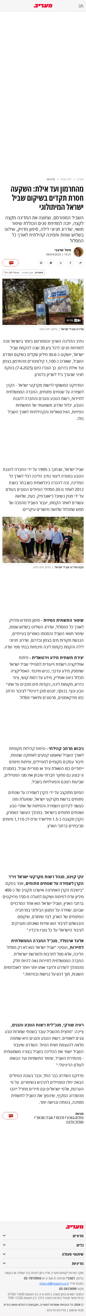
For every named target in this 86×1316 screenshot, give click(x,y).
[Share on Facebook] (70, 262)
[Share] (80, 262)
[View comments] (10, 262)
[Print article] (41, 262)
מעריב (80, 179)
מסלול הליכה (75, 1121)
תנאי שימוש (76, 1310)
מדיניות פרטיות (56, 1310)
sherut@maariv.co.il (54, 1283)
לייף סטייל (65, 179)
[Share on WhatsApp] (51, 262)
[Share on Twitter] (60, 262)
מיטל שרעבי (63, 250)
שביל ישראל (44, 1117)
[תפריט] (82, 6)
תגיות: (79, 1114)
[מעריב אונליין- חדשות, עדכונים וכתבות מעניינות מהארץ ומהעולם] (43, 5)
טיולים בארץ (75, 1117)
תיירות (51, 179)
